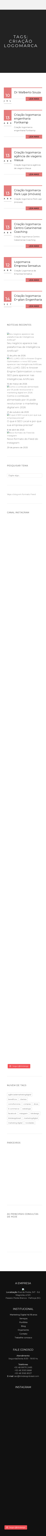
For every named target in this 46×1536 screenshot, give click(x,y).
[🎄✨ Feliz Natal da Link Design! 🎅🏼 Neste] (24, 934)
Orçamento (23, 1330)
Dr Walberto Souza (27, 92)
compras (27, 1104)
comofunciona (14, 1104)
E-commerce (13, 1109)
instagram (23, 1113)
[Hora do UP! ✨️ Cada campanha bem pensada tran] (24, 554)
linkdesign (35, 1113)
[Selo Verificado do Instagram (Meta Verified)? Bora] (24, 1012)
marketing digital (15, 1123)
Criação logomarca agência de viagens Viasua (28, 156)
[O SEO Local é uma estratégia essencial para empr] (24, 656)
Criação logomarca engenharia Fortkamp (27, 118)
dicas (36, 1104)
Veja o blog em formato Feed (21, 494)
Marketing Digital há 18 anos (23, 1314)
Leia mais (34, 99)
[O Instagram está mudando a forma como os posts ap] (24, 768)
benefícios (12, 1099)
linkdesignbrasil (14, 1118)
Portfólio (23, 1322)
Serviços (23, 1318)
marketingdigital (31, 1118)
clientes (23, 1099)
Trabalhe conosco (23, 1337)
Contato (23, 1334)
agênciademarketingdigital (19, 1095)
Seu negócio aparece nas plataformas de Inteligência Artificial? (23, 347)
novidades (29, 1123)
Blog (23, 1326)
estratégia (26, 1109)
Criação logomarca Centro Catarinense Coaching (28, 228)
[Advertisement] (23, 1173)
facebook (12, 1113)
